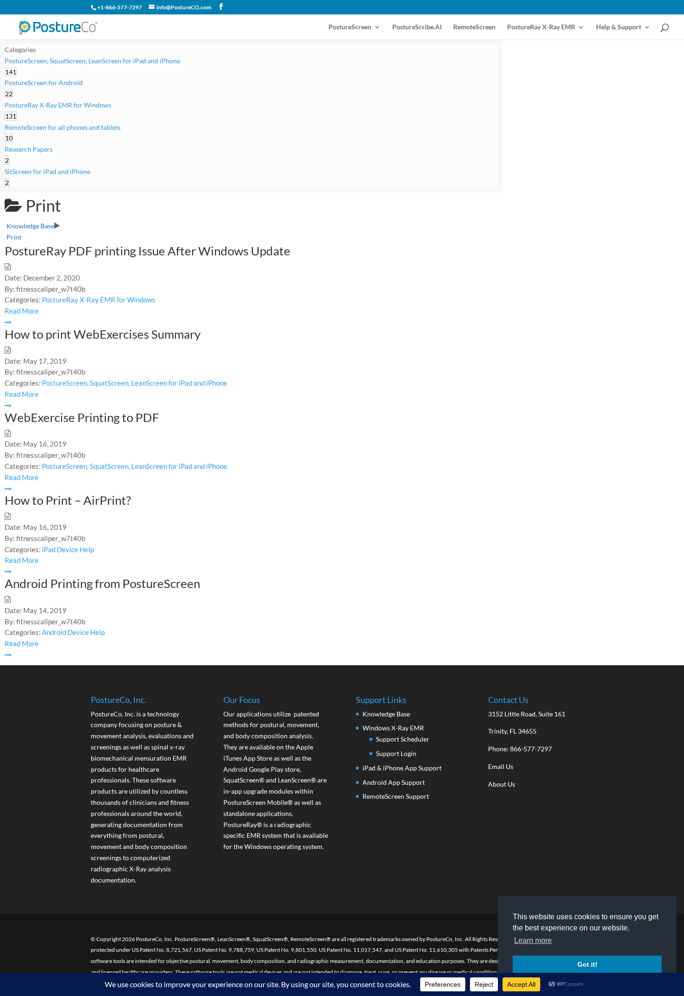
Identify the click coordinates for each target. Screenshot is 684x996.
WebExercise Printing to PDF (82, 417)
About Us (501, 784)
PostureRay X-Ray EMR (541, 27)
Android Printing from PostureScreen (102, 583)
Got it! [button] (587, 964)
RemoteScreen (474, 27)
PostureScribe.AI (417, 27)
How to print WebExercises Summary (103, 334)
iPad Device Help (68, 549)
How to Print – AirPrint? (68, 500)
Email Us (500, 766)
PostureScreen (350, 27)
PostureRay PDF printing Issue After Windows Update (147, 250)
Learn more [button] (533, 940)
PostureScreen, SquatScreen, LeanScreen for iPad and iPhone (134, 383)
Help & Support (618, 27)
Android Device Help (73, 632)
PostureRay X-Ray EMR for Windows (98, 299)
